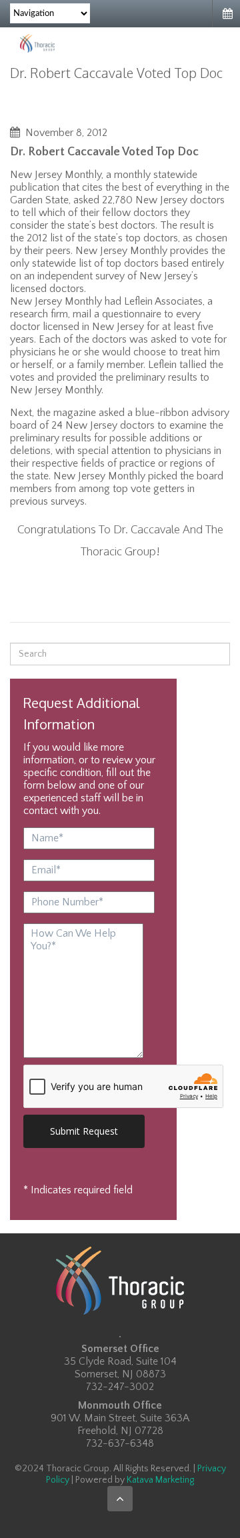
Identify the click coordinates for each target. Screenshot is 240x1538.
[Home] (37, 43)
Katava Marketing (160, 1480)
